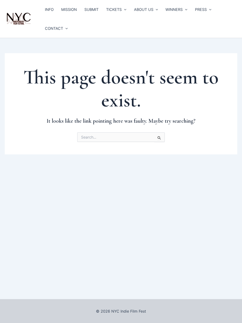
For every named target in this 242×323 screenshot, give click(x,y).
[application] (124, 9)
